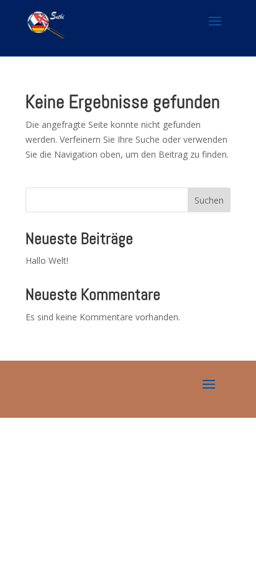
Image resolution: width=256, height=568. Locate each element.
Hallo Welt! (46, 260)
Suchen (209, 200)
